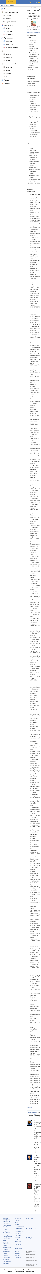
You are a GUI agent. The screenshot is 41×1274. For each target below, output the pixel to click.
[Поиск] (30, 2)
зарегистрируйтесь (33, 1114)
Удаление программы (6, 1264)
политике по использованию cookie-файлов (20, 1271)
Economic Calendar (29, 1238)
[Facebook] (27, 1245)
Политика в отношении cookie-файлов (18, 1251)
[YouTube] (36, 1245)
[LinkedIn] (27, 1249)
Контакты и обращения (18, 1256)
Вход (35, 2)
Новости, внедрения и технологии (7, 1230)
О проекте (18, 1218)
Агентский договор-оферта (18, 1237)
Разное (33, 8)
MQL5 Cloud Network (7, 1248)
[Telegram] (30, 1245)
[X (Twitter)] (33, 1245)
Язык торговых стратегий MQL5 (6, 1243)
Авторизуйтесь (32, 1112)
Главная (10, 2)
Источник (29, 1107)
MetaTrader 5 (30, 1218)
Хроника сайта (17, 1221)
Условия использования (19, 1225)
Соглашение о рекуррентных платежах (19, 1231)
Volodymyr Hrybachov (33, 28)
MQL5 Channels (31, 1229)
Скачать (7, 1256)
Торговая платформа (7, 1219)
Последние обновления (7, 1225)
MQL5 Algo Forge (6, 1252)
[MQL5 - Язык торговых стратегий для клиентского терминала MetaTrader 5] (3, 2)
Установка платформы (7, 1260)
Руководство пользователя (7, 1236)
